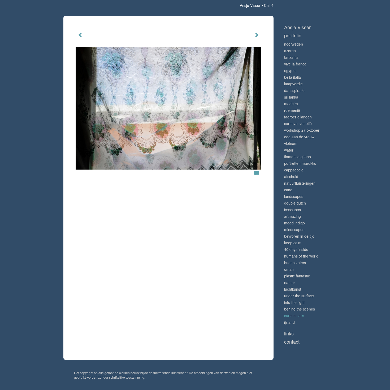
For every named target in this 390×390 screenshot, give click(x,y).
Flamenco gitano (297, 156)
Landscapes (293, 196)
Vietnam (290, 143)
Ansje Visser (250, 5)
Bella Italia (292, 77)
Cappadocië (294, 169)
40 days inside (296, 249)
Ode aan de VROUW (299, 136)
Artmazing (292, 216)
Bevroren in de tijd (299, 236)
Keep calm (292, 242)
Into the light (294, 302)
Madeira (291, 103)
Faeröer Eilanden (298, 116)
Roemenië (292, 110)
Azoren (290, 50)
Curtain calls (294, 315)
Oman (289, 269)
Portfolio (292, 35)
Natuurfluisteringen (299, 183)
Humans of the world (301, 256)
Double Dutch (295, 203)
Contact (292, 341)
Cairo (288, 189)
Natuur (289, 282)
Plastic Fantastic (297, 275)
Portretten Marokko (300, 163)
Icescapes (292, 209)
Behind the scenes (299, 309)
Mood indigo (294, 222)
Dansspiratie (294, 90)
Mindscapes (294, 229)
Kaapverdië (293, 83)
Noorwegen (293, 44)
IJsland (289, 322)
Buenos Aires (295, 262)
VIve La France (295, 64)
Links (289, 333)
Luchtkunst (292, 289)
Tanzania (291, 57)
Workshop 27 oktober (301, 130)
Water (288, 150)
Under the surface (299, 295)
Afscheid (291, 176)
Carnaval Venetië (298, 123)
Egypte (290, 70)
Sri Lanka (291, 97)
